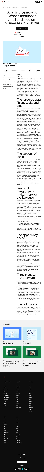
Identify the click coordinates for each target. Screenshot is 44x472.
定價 (4, 391)
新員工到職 (18, 393)
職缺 (17, 426)
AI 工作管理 (5, 401)
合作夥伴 (5, 440)
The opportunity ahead (7, 84)
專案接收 (17, 403)
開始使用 (37, 1)
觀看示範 (19, 76)
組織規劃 (17, 395)
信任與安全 (18, 436)
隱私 (23, 465)
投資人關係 (18, 434)
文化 (17, 430)
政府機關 (30, 401)
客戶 (17, 424)
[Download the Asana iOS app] (18, 469)
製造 (30, 405)
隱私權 (17, 438)
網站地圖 (5, 442)
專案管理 (5, 403)
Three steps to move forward (8, 86)
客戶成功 (5, 436)
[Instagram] (22, 462)
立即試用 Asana (22, 28)
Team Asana (19, 32)
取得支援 (5, 422)
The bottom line (5, 88)
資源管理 (5, 405)
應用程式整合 (6, 399)
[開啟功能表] (41, 2)
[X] (18, 462)
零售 (30, 399)
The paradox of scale (6, 79)
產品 (30, 393)
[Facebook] (24, 462)
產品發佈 (17, 397)
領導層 (17, 422)
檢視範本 (19, 74)
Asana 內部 (18, 428)
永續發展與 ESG (18, 442)
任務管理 (17, 405)
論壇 (4, 428)
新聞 (17, 432)
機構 (30, 409)
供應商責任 (18, 440)
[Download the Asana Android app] (25, 469)
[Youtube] (26, 462)
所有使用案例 (18, 407)
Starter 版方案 (6, 393)
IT (29, 391)
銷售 (30, 395)
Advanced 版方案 (6, 395)
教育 (30, 403)
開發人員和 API (6, 438)
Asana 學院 (5, 424)
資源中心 (5, 430)
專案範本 (5, 434)
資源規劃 (17, 399)
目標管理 (17, 391)
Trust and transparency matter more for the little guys (9, 82)
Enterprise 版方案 (6, 397)
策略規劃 (17, 401)
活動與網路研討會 (6, 432)
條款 (21, 465)
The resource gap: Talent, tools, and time (9, 78)
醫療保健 (30, 397)
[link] (4, 8)
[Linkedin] (20, 462)
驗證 (4, 426)
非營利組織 (31, 407)
